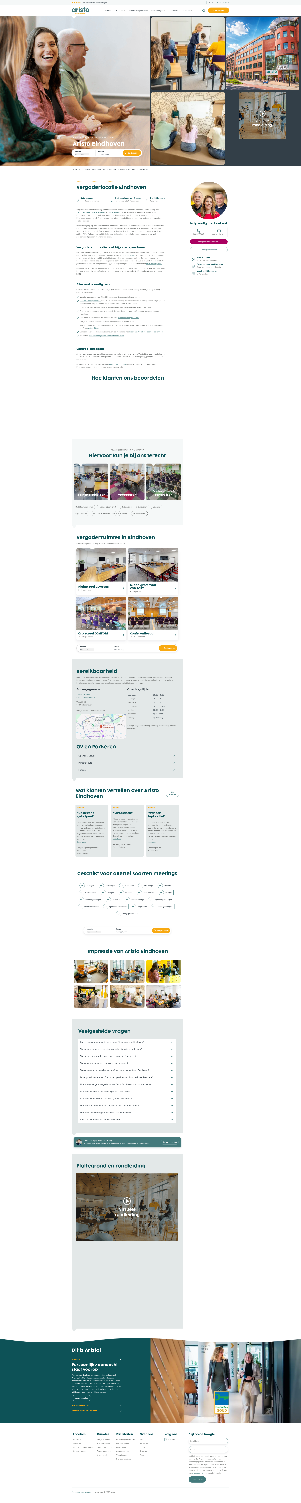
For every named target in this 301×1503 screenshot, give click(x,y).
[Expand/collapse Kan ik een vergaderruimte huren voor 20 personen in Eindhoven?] (172, 1042)
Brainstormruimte (104, 1451)
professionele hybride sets (128, 318)
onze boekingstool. (154, 264)
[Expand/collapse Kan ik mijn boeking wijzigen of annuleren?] (172, 1119)
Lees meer (81, 842)
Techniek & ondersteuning (104, 513)
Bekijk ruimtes (133, 153)
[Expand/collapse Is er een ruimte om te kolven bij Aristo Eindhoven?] (172, 1091)
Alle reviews (172, 793)
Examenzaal (102, 1455)
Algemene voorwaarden (81, 1492)
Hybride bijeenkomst (107, 507)
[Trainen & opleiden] (91, 482)
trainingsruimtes (128, 255)
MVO (142, 1439)
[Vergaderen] (127, 482)
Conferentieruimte (104, 1447)
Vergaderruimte (103, 1439)
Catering (123, 513)
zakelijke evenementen (96, 212)
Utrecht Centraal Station (83, 1447)
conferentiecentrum (117, 364)
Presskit (143, 1455)
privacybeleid (197, 1473)
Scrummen (142, 507)
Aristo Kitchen (94, 328)
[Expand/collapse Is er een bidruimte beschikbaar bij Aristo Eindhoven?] (172, 1098)
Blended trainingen (124, 1459)
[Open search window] (204, 10)
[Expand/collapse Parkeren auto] (173, 762)
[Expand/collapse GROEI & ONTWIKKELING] (120, 1405)
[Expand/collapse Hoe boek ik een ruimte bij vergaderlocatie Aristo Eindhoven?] (172, 1105)
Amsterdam (78, 1439)
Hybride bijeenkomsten (125, 1439)
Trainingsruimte (103, 1443)
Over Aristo (173, 11)
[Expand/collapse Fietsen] (173, 770)
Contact (187, 11)
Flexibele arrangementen (90, 301)
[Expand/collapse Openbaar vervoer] (173, 755)
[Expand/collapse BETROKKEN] (120, 1359)
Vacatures (144, 1443)
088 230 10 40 (84, 694)
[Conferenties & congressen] (163, 482)
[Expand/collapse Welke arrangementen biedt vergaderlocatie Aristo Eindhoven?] (172, 1049)
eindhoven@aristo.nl (86, 697)
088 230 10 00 (223, 3)
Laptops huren (81, 513)
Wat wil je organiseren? (138, 11)
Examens (156, 507)
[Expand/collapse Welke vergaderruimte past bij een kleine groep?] (172, 1063)
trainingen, (81, 212)
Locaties (107, 11)
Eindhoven (77, 1443)
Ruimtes (119, 11)
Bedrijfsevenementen (84, 507)
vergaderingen (115, 212)
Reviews (143, 1451)
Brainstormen (127, 507)
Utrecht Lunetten (80, 1451)
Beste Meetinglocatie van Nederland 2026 (106, 336)
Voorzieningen (157, 11)
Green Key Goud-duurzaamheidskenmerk (146, 332)
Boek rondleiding (170, 1142)
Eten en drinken (122, 1443)
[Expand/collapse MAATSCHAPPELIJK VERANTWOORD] (120, 1411)
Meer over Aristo (81, 1398)
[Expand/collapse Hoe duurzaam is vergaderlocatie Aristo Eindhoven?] (172, 1112)
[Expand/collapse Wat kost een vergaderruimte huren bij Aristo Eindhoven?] (172, 1056)
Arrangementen (139, 513)
